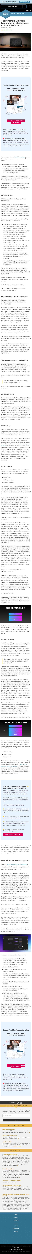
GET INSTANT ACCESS (12, 834)
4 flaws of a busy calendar (9, 1154)
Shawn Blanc (9, 1246)
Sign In (28, 10)
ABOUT (13, 13)
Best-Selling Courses (16, 1125)
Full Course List (6, 1142)
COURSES (18, 13)
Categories (12, 6)
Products (16, 1220)
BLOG (23, 13)
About (16, 1217)
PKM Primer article (19, 157)
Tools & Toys (16, 1247)
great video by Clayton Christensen (17, 864)
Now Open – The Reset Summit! (11, 1180)
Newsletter (16, 1228)
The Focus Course (26, 1246)
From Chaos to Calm (8, 1169)
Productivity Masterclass (9, 1135)
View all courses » (17, 1146)
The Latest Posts (16, 1150)
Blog (16, 1225)
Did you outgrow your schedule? (11, 1185)
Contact (16, 1223)
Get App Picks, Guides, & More (16, 1105)
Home (16, 1214)
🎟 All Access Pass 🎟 (8, 1129)
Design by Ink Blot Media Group (10, 1251)
